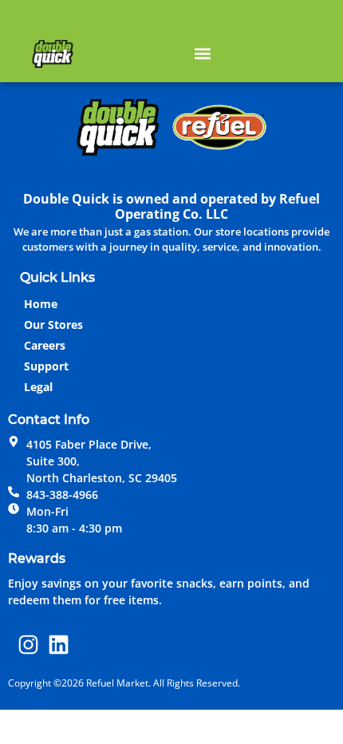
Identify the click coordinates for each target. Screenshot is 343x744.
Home (40, 303)
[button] (202, 53)
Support (46, 366)
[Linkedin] (59, 644)
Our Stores (53, 324)
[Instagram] (29, 644)
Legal (38, 386)
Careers (44, 345)
